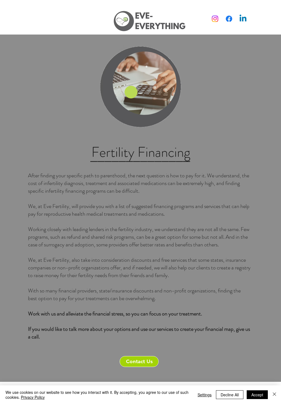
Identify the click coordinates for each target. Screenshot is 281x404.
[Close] (274, 395)
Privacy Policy (33, 397)
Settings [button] (205, 394)
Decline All (230, 394)
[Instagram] (215, 19)
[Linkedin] (243, 19)
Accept (257, 394)
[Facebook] (229, 19)
